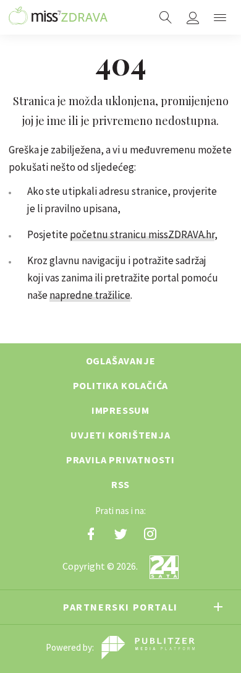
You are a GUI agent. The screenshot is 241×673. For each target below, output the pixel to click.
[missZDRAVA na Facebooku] (90, 533)
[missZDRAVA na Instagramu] (150, 533)
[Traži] (165, 17)
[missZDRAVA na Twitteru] (120, 533)
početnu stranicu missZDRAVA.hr (142, 234)
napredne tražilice (89, 295)
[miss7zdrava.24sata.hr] (58, 17)
